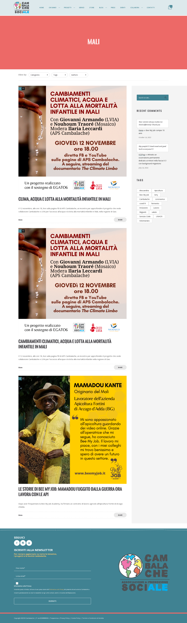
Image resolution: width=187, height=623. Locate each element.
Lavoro (156, 208)
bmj (156, 195)
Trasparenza (54, 618)
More (20, 220)
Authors (74, 75)
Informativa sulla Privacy (56, 589)
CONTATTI (151, 7)
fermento (155, 203)
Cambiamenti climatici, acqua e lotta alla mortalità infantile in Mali (64, 344)
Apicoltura (158, 190)
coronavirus (160, 199)
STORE (91, 7)
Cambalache (144, 199)
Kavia (141, 130)
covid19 (142, 203)
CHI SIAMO (52, 7)
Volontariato (144, 221)
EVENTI (122, 7)
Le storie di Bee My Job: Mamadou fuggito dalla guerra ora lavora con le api (70, 491)
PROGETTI (67, 7)
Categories (35, 75)
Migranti (142, 212)
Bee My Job (144, 195)
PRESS (113, 7)
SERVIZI (81, 7)
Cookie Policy (75, 618)
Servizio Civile (144, 216)
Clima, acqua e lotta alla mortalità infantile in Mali (64, 199)
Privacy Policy (65, 618)
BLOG (101, 7)
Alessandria (144, 190)
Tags (55, 75)
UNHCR (159, 216)
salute (154, 212)
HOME (41, 7)
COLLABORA (134, 7)
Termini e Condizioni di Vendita (93, 618)
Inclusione (143, 208)
